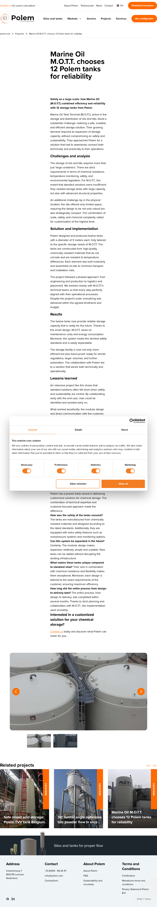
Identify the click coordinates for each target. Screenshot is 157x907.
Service (91, 19)
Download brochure (142, 5)
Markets (72, 19)
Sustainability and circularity (92, 882)
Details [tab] (78, 429)
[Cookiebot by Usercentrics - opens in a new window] (131, 421)
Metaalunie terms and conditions (133, 882)
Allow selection (78, 483)
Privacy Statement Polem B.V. (135, 891)
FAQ (85, 875)
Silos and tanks (53, 19)
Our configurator (144, 18)
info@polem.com (54, 875)
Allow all (123, 483)
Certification (128, 875)
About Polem (71, 5)
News (99, 5)
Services (121, 19)
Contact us (5, 5)
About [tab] (124, 429)
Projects (106, 19)
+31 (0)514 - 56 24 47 (55, 870)
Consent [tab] (32, 429)
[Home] (17, 18)
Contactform (51, 880)
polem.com (5, 33)
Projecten (19, 33)
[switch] (61, 470)
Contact (109, 5)
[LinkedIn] (13, 899)
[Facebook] (7, 899)
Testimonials (87, 5)
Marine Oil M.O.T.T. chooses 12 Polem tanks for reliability (55, 33)
